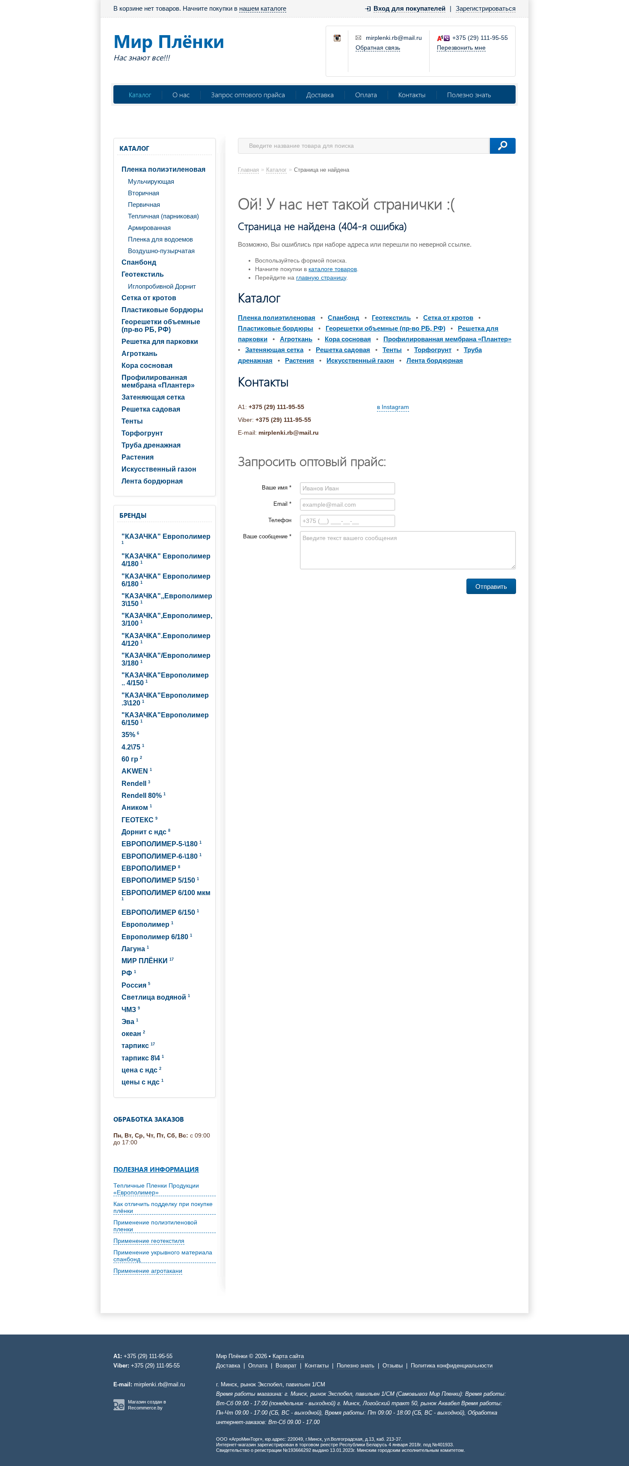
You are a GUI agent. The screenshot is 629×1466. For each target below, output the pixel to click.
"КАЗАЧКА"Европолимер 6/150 (165, 718)
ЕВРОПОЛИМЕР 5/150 (160, 880)
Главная (248, 170)
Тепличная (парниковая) (163, 216)
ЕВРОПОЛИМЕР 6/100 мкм (166, 895)
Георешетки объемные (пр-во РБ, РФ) (161, 325)
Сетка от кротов (149, 298)
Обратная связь (378, 47)
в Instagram (393, 406)
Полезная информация (156, 1169)
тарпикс (138, 1045)
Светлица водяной (156, 997)
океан (133, 1033)
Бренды (132, 515)
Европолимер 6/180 (157, 937)
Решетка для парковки (160, 341)
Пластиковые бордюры (162, 310)
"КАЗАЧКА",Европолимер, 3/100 (167, 619)
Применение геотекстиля (148, 1240)
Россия (136, 985)
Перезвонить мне (461, 47)
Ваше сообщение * (267, 536)
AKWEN (137, 771)
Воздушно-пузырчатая (161, 250)
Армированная (149, 227)
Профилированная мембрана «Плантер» (158, 381)
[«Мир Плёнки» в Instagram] (337, 38)
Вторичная (143, 193)
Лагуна (135, 948)
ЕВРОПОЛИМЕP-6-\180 (162, 856)
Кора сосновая (147, 365)
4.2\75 (133, 747)
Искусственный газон (159, 469)
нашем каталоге (262, 8)
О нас (181, 94)
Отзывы (393, 1365)
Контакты (412, 94)
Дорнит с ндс (146, 832)
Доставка (320, 94)
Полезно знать (469, 94)
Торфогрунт (142, 433)
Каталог (140, 94)
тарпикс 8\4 (143, 1058)
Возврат (286, 1365)
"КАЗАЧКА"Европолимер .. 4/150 (165, 679)
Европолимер (147, 924)
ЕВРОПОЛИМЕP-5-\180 (162, 844)
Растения (138, 457)
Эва (130, 1021)
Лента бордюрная (152, 481)
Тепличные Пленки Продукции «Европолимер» (156, 1189)
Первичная (144, 204)
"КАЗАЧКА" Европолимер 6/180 (166, 580)
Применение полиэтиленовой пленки (155, 1226)
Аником (137, 807)
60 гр (132, 759)
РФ (129, 973)
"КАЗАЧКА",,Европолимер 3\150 (167, 599)
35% (130, 734)
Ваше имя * (276, 487)
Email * (282, 504)
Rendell (136, 783)
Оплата (366, 94)
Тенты (132, 421)
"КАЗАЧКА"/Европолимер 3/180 (166, 659)
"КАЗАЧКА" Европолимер (166, 539)
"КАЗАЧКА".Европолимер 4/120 (166, 639)
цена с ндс (141, 1070)
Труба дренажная (151, 445)
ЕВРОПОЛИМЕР (151, 868)
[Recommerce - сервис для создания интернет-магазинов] (119, 1408)
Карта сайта (288, 1356)
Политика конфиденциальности (452, 1365)
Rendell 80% (144, 795)
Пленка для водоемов (160, 239)
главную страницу (321, 277)
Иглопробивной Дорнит (162, 286)
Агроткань (139, 353)
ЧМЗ (131, 1009)
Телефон (279, 520)
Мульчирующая (151, 181)
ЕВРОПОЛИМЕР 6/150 (160, 912)
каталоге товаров (333, 269)
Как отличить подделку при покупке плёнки (163, 1207)
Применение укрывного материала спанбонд (162, 1256)
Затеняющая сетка (153, 397)
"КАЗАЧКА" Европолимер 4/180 (166, 559)
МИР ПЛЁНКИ (148, 960)
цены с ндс (142, 1082)
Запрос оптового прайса (248, 94)
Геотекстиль (143, 274)
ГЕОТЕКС (139, 820)
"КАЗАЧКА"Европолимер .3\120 (165, 699)
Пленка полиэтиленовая (163, 169)
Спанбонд (139, 262)
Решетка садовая (151, 409)
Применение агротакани (147, 1270)
